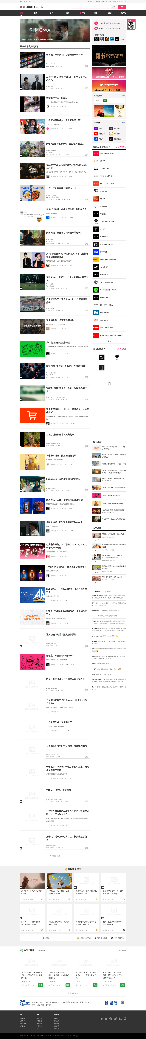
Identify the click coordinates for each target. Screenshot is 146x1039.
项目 (36, 46)
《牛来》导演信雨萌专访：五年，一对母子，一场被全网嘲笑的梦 (114, 472)
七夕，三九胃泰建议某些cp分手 (61, 188)
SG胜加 (51, 375)
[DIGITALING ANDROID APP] (102, 1018)
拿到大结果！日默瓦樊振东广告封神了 (64, 522)
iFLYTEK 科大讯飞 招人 (106, 176)
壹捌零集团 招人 (104, 312)
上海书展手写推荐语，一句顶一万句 (114, 464)
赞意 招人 (102, 199)
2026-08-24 (54, 218)
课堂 (110, 13)
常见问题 (104, 1)
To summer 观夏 (55, 443)
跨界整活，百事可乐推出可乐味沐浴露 (64, 500)
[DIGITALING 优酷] (125, 1018)
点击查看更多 (73, 993)
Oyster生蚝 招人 (104, 274)
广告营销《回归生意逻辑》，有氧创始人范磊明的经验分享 (59, 975)
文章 (31, 46)
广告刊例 (39, 1026)
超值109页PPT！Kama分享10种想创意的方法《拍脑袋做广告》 (31, 975)
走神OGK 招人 (104, 252)
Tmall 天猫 (53, 150)
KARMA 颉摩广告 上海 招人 (108, 221)
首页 (21, 13)
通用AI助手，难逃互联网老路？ (61, 320)
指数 (96, 13)
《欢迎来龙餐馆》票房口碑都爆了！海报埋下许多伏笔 (114, 511)
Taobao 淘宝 (110, 537)
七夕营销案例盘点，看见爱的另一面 (63, 120)
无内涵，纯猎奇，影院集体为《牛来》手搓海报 (113, 479)
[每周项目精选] (42, 899)
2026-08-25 (50, 66)
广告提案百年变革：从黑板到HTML (113, 519)
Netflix (52, 308)
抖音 (51, 86)
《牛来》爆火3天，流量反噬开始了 (113, 487)
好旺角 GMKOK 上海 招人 (107, 153)
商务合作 (39, 1023)
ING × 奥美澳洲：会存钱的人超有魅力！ (65, 679)
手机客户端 (23, 1023)
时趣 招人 (102, 161)
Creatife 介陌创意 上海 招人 (108, 290)
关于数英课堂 (121, 950)
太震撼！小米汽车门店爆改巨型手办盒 (64, 55)
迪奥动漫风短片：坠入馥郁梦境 (61, 634)
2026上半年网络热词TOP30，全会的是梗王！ (113, 448)
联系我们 (39, 1021)
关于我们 (22, 1018)
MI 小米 (52, 64)
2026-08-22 (50, 490)
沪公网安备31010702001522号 (62, 1036)
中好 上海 (51, 286)
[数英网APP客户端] (131, 24)
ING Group (53, 688)
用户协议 (56, 1023)
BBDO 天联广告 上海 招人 (107, 328)
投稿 (38, 1028)
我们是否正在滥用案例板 (58, 342)
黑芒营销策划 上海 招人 (106, 244)
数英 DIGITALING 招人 (106, 305)
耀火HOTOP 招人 (105, 297)
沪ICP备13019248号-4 (44, 1036)
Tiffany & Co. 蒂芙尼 (56, 799)
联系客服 (56, 1028)
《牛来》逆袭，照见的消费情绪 (61, 455)
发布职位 (121, 147)
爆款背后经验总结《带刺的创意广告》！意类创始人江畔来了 (86, 975)
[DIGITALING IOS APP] (106, 1018)
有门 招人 (102, 229)
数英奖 (123, 13)
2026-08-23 (54, 464)
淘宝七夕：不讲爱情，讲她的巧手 (113, 534)
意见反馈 (56, 1021)
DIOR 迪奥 (53, 643)
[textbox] (91, 7)
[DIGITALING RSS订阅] (120, 1019)
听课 (40, 985)
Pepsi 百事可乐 (54, 755)
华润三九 (53, 195)
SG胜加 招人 (103, 191)
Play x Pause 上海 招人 (106, 282)
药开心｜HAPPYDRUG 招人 (108, 259)
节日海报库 (98, 96)
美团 (51, 239)
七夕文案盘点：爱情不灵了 (59, 722)
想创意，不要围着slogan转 (59, 655)
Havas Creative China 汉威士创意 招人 (111, 335)
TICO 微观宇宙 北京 (54, 197)
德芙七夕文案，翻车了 (57, 98)
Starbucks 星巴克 (111, 560)
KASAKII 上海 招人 (105, 168)
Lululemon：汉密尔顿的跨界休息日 (63, 479)
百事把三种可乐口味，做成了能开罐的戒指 (66, 745)
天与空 (50, 152)
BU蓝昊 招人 (103, 206)
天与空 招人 (103, 214)
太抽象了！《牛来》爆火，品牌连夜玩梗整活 (114, 456)
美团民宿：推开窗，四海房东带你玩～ (64, 232)
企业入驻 (39, 1018)
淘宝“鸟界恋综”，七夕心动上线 (112, 577)
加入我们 (22, 1026)
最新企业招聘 (101, 147)
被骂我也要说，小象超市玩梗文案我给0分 (66, 209)
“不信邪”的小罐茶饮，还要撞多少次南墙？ (66, 566)
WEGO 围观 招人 (104, 237)
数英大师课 (41, 950)
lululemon (53, 488)
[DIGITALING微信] (110, 1018)
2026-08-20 (54, 731)
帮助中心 (56, 1018)
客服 (109, 1)
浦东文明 (53, 845)
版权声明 (56, 1026)
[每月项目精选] (124, 930)
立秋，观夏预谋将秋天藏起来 (60, 434)
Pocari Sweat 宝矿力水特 (57, 397)
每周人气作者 (99, 35)
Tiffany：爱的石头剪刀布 (58, 790)
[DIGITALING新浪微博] (115, 1018)
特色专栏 (97, 122)
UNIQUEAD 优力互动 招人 (107, 183)
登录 (21, 1)
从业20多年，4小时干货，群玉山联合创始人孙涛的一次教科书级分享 (113, 975)
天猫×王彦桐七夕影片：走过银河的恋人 (65, 143)
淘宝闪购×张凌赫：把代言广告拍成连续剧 (66, 366)
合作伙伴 (22, 1021)
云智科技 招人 (104, 320)
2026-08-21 (54, 531)
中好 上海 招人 (104, 267)
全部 (122, 39)
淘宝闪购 (53, 373)
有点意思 (51, 241)
